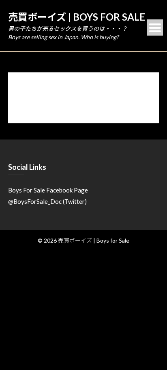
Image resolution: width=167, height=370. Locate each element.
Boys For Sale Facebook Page (48, 190)
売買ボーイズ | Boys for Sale (76, 17)
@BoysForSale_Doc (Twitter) (47, 201)
